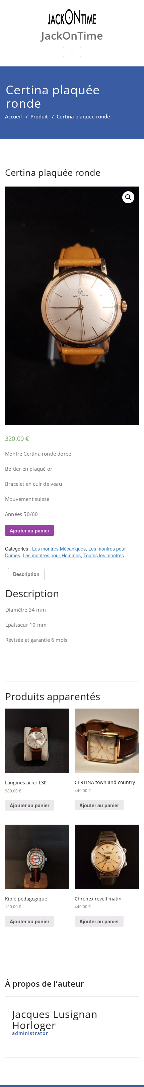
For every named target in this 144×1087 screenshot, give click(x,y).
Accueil (13, 116)
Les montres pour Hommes (52, 555)
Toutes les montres (103, 555)
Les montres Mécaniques (59, 548)
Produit (39, 116)
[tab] (26, 574)
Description (26, 574)
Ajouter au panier (29, 530)
